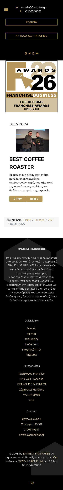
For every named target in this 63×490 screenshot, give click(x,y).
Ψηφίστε (31, 354)
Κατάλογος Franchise (31, 373)
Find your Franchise (31, 379)
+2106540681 (32, 11)
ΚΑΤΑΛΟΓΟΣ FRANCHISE (31, 35)
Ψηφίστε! (31, 22)
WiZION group (31, 394)
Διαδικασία (31, 344)
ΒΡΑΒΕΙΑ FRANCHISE (36, 453)
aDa (31, 400)
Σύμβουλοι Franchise (31, 389)
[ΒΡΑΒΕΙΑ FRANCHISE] (31, 86)
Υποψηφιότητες (32, 349)
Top (31, 482)
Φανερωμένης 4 (32, 419)
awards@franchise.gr (33, 7)
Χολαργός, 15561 (31, 424)
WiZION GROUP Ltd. (30, 461)
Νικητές (31, 333)
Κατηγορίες (31, 339)
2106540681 (31, 429)
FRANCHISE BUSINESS (31, 384)
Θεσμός (31, 328)
